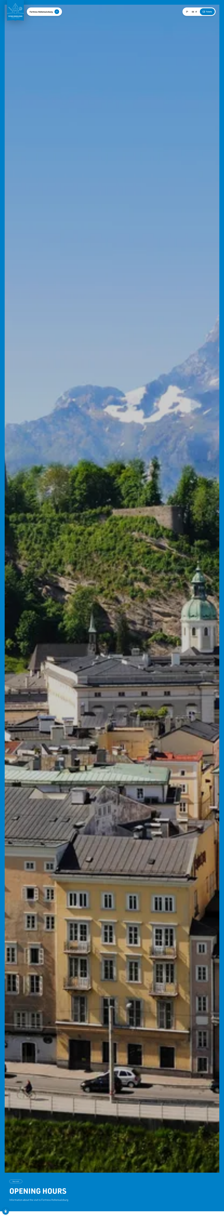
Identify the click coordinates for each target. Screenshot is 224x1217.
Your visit (15, 1181)
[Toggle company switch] (56, 11)
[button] (5, 1211)
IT (196, 12)
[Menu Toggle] (187, 12)
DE (193, 12)
